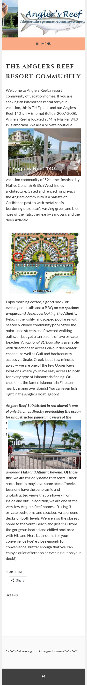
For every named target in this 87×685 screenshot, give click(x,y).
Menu (46, 44)
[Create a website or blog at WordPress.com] (43, 677)
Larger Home (51, 651)
